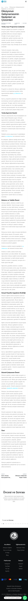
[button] (1, 523)
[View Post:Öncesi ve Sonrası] (14, 510)
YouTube (25, 23)
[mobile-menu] (26, 2)
